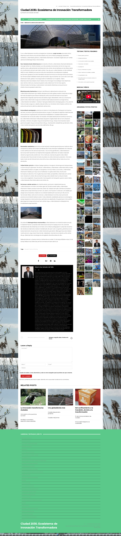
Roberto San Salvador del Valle (44, 267)
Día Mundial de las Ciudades (27, 514)
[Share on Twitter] (42, 261)
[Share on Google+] (46, 261)
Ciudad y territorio (25, 505)
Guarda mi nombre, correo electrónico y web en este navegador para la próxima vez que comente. (46, 372)
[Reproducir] (78, 101)
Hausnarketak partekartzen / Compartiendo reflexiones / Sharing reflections (85, 6)
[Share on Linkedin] (54, 261)
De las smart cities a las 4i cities (28, 511)
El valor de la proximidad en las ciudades (30, 469)
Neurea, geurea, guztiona (83, 55)
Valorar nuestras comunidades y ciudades (86, 72)
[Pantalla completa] (98, 101)
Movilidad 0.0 (81, 66)
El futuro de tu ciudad (26, 483)
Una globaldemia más (82, 75)
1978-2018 (24, 480)
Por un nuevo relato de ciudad (28, 485)
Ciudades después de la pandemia (28, 466)
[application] (88, 96)
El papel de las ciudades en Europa (28, 494)
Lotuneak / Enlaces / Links (63, 6)
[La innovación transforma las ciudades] (33, 397)
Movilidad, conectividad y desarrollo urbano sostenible (32, 471)
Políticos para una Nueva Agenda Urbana (30, 488)
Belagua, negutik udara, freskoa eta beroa (58, 338)
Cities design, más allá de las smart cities (30, 508)
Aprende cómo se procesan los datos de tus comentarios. (55, 379)
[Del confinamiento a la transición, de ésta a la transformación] (87, 397)
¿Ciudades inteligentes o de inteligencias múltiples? (32, 500)
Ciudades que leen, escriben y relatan (29, 491)
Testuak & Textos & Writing (31, 249)
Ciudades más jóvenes (53, 417)
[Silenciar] (96, 101)
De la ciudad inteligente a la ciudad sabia (30, 477)
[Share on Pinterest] (50, 261)
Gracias (23, 519)
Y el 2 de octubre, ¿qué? (26, 497)
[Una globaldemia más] (60, 397)
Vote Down (53, 255)
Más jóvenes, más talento (83, 63)
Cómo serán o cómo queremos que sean (86, 82)
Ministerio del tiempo (82, 58)
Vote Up (43, 255)
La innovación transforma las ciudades (86, 61)
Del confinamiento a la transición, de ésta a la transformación (84, 410)
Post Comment (26, 376)
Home (22, 22)
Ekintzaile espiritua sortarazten (36, 337)
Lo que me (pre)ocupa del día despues (29, 516)
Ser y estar (24, 502)
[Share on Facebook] (38, 261)
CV (56, 6)
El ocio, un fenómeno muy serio (84, 69)
